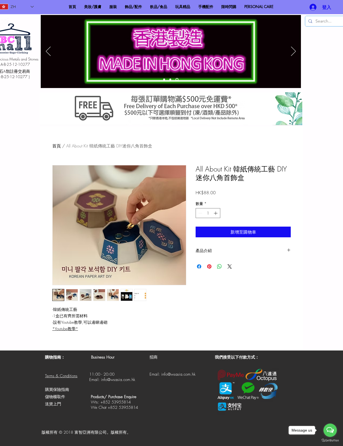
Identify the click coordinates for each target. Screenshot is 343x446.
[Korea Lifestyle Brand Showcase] (164, 80)
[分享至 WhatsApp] (219, 266)
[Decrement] (199, 213)
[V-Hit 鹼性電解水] (170, 80)
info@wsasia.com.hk (118, 379)
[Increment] (216, 213)
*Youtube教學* (65, 328)
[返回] (48, 52)
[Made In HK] (177, 79)
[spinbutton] (208, 213)
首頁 (56, 146)
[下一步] (293, 52)
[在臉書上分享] (199, 266)
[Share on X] (229, 266)
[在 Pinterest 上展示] (209, 266)
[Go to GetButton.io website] (330, 440)
